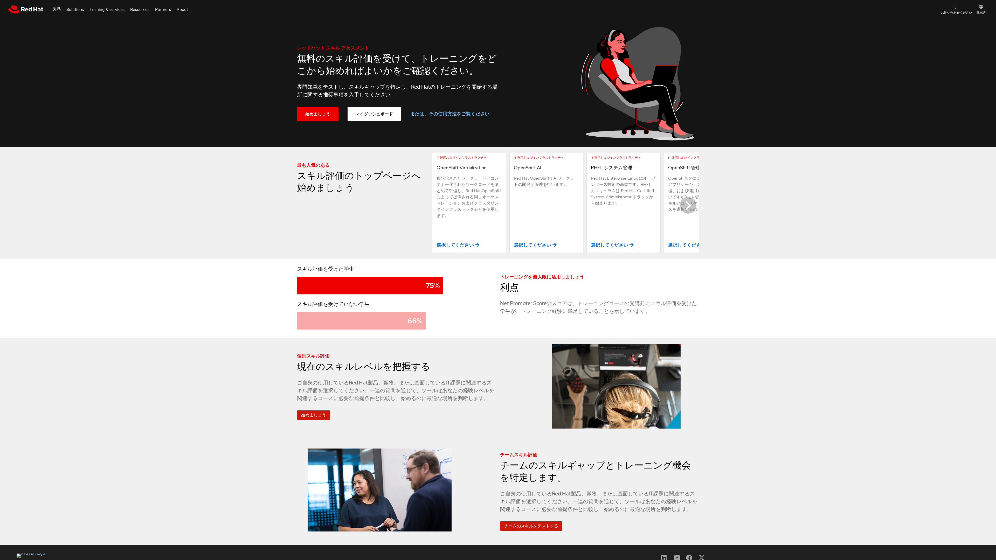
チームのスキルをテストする (531, 526)
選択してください (455, 245)
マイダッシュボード (374, 114)
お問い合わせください (956, 13)
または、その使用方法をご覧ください (449, 114)
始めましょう (317, 114)
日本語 (981, 13)
